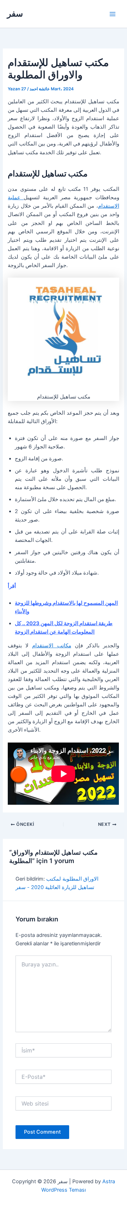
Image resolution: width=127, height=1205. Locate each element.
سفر (15, 13)
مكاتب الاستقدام (51, 645)
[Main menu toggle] (112, 14)
